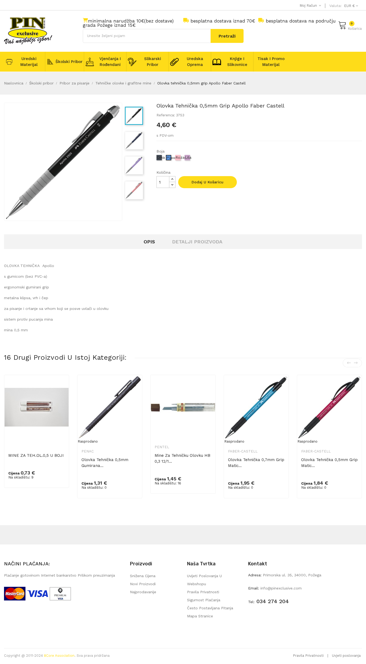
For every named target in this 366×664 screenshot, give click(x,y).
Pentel (162, 447)
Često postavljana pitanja (210, 608)
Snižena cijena (142, 576)
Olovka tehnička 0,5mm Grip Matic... (329, 462)
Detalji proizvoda (197, 241)
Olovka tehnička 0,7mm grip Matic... (256, 462)
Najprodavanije (143, 592)
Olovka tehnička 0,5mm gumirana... (104, 462)
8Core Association (59, 656)
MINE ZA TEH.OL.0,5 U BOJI (36, 455)
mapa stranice (200, 616)
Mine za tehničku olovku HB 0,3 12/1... (182, 458)
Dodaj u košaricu (207, 182)
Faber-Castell (242, 451)
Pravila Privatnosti (308, 656)
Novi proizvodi (143, 584)
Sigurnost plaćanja (203, 600)
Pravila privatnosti (203, 592)
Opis (149, 241)
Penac (87, 451)
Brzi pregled (61, 388)
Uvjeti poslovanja (346, 656)
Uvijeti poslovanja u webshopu (204, 580)
